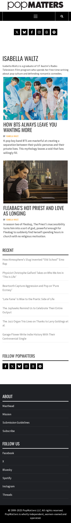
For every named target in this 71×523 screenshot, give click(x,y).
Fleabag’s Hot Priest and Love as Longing (33, 210)
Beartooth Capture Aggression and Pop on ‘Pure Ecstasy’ (30, 288)
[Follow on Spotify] (54, 32)
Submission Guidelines (16, 422)
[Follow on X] (17, 32)
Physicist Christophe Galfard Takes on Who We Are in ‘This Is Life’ (33, 275)
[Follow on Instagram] (39, 32)
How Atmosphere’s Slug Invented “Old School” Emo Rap (33, 261)
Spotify (6, 478)
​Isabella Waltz (12, 136)
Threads (7, 495)
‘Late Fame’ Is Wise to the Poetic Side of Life (28, 299)
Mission (6, 414)
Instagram (8, 486)
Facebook (8, 453)
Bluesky (7, 470)
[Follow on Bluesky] (24, 32)
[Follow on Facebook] (32, 32)
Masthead (8, 406)
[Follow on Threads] (47, 32)
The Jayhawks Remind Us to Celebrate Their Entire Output (32, 310)
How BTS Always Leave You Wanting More (30, 127)
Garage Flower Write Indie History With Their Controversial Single (28, 336)
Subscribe (8, 431)
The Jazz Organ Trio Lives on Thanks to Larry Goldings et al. (35, 323)
